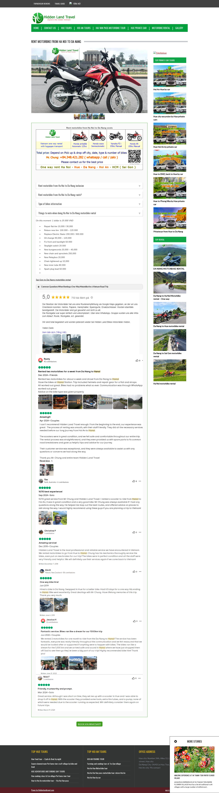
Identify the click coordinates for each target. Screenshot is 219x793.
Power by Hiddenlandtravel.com (42, 790)
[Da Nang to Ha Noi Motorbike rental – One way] (169, 292)
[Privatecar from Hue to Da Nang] (169, 228)
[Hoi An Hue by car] (169, 86)
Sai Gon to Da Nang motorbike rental (53, 280)
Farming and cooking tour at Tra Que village (104, 763)
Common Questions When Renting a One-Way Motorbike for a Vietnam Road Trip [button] (74, 287)
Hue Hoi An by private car (165, 147)
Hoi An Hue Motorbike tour (97, 768)
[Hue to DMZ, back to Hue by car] (169, 171)
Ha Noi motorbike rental (164, 383)
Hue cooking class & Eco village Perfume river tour (50, 776)
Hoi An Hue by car (161, 89)
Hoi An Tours (83, 28)
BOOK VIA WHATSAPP (89, 724)
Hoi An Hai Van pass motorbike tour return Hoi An (106, 772)
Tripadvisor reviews (42, 3)
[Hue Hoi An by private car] (169, 143)
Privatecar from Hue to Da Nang (168, 231)
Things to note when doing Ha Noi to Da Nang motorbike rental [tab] (67, 213)
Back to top (168, 790)
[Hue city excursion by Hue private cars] (169, 113)
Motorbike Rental (161, 28)
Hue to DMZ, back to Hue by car (168, 174)
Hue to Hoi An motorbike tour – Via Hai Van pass (50, 780)
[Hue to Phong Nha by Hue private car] (169, 198)
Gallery (179, 28)
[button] (144, 50)
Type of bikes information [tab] (50, 204)
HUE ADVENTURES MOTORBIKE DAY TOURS (48, 771)
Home (36, 28)
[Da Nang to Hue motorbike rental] (169, 323)
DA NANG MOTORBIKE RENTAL (168, 268)
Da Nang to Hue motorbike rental (168, 326)
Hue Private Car (139, 28)
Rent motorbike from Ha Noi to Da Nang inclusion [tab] (61, 185)
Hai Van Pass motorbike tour (110, 28)
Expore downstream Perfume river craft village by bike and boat (54, 765)
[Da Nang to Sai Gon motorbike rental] (169, 350)
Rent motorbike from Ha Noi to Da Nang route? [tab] (60, 195)
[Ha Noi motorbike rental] (169, 380)
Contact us (50, 28)
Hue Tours (66, 28)
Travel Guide (60, 3)
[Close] (175, 741)
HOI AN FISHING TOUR (95, 759)
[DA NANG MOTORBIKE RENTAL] (169, 265)
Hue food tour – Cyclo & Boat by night (46, 759)
